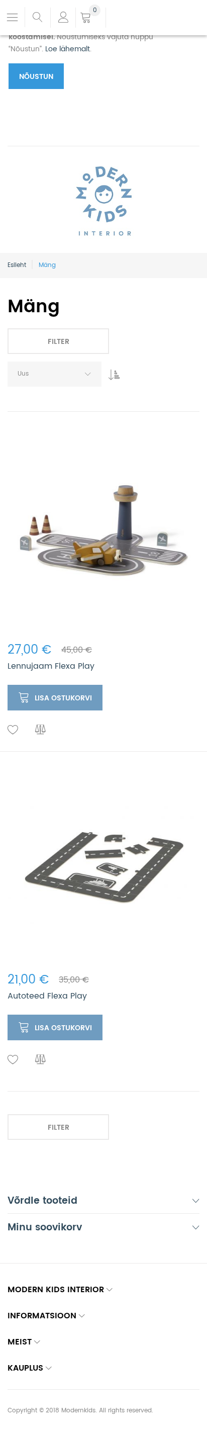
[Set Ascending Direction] (112, 372)
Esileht (17, 265)
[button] (13, 730)
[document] (93, 48)
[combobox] (54, 374)
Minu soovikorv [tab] (45, 1228)
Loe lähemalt (67, 49)
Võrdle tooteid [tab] (42, 1202)
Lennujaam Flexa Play (51, 666)
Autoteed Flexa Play (47, 996)
